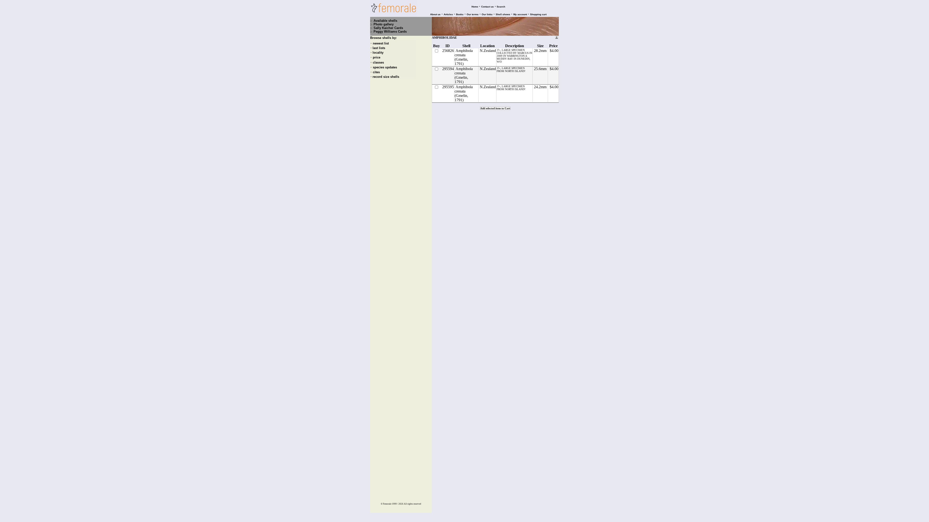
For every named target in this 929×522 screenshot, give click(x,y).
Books (460, 14)
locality (378, 52)
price (376, 57)
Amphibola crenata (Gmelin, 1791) (464, 57)
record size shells (386, 77)
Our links (487, 14)
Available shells (385, 20)
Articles (448, 14)
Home (475, 6)
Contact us (487, 6)
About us (435, 14)
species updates (385, 67)
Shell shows (503, 14)
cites (376, 72)
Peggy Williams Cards (390, 31)
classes (378, 62)
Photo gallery (384, 24)
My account (520, 14)
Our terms (473, 14)
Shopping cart (538, 14)
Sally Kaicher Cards (388, 28)
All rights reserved (412, 504)
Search (501, 6)
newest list (381, 43)
